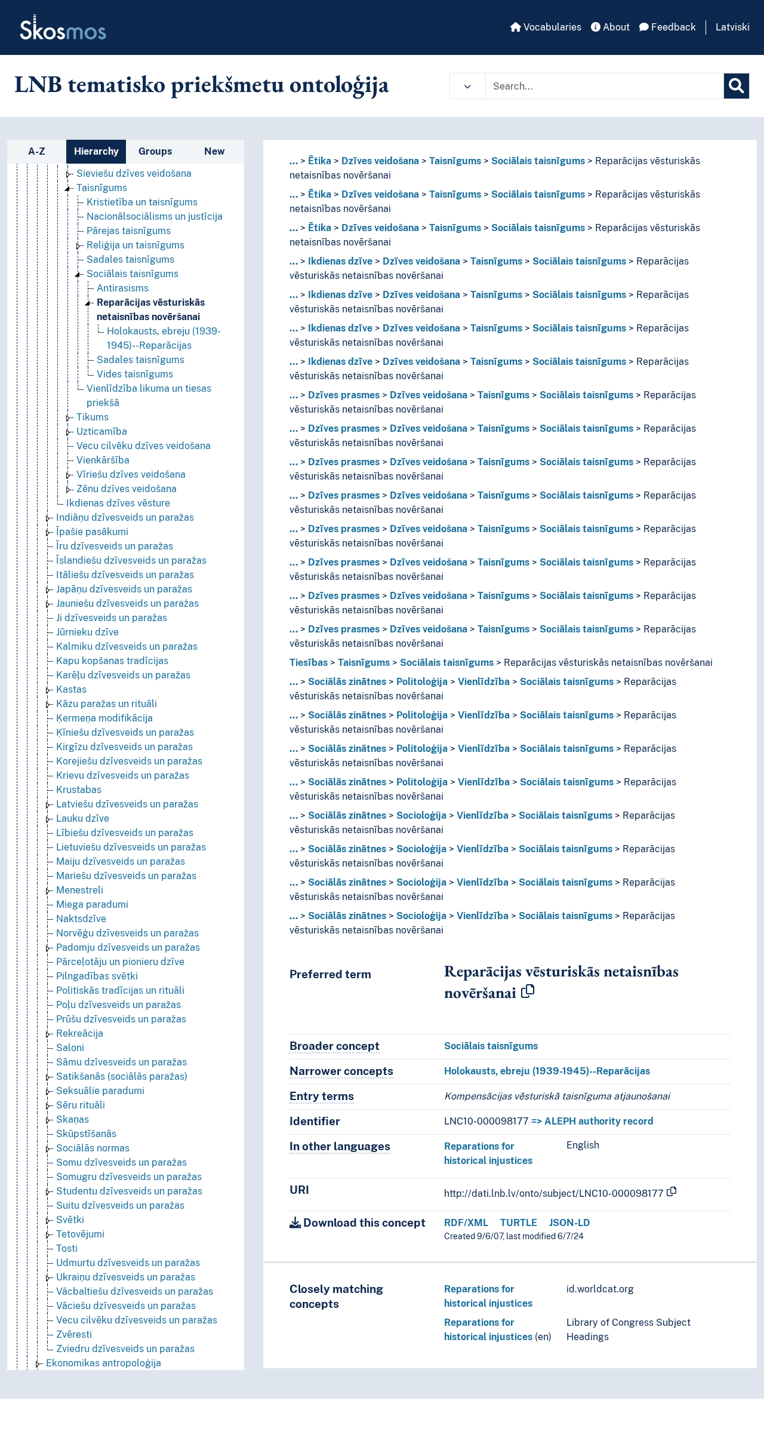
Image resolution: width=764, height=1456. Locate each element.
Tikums (92, 417)
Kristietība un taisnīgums (142, 202)
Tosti (67, 1248)
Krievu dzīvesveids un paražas (122, 775)
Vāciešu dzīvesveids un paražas (126, 1305)
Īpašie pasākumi (92, 531)
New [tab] (214, 151)
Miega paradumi (92, 904)
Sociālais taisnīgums (132, 273)
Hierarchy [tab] (96, 151)
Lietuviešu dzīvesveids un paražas (131, 847)
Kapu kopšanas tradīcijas (112, 660)
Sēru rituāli (80, 1105)
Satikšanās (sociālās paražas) (121, 1076)
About (615, 27)
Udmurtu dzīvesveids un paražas (128, 1262)
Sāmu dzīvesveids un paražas (121, 1062)
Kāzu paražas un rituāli (106, 703)
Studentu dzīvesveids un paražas (129, 1191)
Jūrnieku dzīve (87, 632)
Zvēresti (74, 1334)
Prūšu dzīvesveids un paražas (121, 1019)
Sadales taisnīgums (130, 259)
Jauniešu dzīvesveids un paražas (127, 603)
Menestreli (79, 890)
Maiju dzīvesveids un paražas (120, 861)
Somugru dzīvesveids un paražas (129, 1176)
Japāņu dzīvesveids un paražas (124, 589)
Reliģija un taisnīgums (135, 245)
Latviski (733, 27)
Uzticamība (101, 431)
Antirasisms (123, 288)
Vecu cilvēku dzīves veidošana (143, 445)
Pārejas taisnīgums (129, 230)
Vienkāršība (103, 460)
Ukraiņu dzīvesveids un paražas (125, 1277)
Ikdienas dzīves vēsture (118, 503)
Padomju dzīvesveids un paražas (128, 947)
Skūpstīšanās (86, 1133)
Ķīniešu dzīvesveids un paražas (125, 732)
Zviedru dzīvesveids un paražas (125, 1348)
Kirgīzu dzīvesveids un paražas (124, 746)
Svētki (70, 1219)
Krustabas (78, 789)
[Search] (736, 86)
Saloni (70, 1047)
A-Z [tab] (36, 151)
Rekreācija (79, 1033)
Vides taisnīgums (135, 374)
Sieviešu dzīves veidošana (134, 173)
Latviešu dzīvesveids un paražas (127, 804)
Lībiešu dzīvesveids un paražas (124, 832)
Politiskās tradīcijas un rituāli (120, 990)
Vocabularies (551, 27)
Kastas (71, 689)
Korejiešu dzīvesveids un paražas (129, 761)
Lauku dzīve (82, 818)
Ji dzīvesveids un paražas (111, 617)
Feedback (672, 27)
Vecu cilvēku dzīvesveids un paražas (136, 1320)
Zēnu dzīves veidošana (126, 488)
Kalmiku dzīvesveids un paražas (127, 646)
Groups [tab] (155, 151)
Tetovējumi (80, 1234)
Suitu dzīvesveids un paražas (120, 1205)
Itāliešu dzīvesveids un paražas (125, 574)
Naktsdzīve (81, 918)
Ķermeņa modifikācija (104, 718)
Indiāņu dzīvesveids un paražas (125, 517)
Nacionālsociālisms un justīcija (155, 216)
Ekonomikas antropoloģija (103, 1363)
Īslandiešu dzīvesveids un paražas (131, 560)
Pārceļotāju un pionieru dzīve (120, 961)
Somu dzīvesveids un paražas (121, 1162)
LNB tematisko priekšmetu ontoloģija (201, 83)
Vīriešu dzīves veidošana (131, 474)
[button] (467, 86)
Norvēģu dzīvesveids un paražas (127, 933)
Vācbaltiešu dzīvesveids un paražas (134, 1291)
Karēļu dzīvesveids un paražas (123, 675)
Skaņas (72, 1119)
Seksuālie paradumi (100, 1090)
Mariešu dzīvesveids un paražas (126, 875)
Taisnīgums (101, 187)
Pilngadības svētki (97, 976)
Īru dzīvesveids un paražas (114, 546)
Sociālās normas (93, 1148)
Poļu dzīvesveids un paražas (118, 1004)
